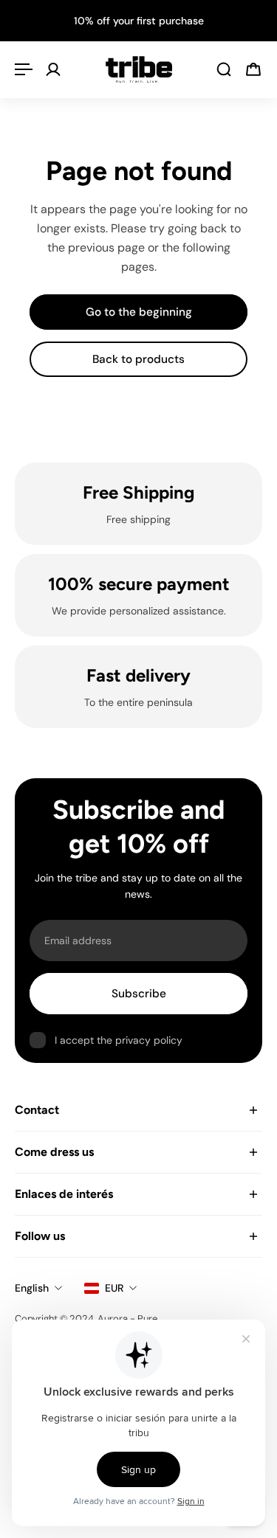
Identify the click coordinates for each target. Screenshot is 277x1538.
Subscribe (139, 993)
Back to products (138, 359)
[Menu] (23, 69)
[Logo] (139, 69)
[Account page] (53, 69)
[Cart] (253, 69)
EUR (114, 1288)
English (32, 1288)
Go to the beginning (139, 312)
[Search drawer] (224, 69)
